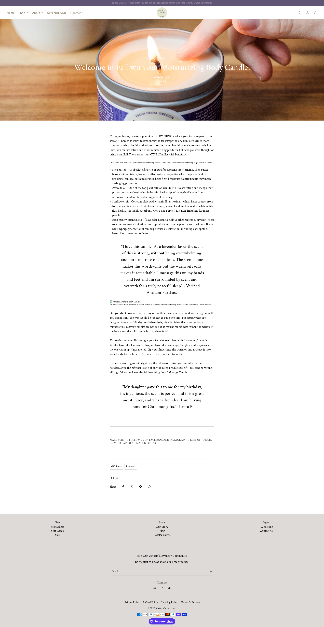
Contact (75, 12)
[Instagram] (154, 588)
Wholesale (266, 527)
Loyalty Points (162, 535)
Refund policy (150, 602)
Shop (22, 12)
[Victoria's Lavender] (162, 13)
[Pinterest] (169, 588)
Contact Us (266, 531)
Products (131, 466)
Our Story (162, 527)
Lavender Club (56, 12)
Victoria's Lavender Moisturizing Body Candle (144, 162)
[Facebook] (162, 588)
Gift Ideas (116, 466)
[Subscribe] (208, 571)
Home (10, 12)
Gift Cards (57, 531)
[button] (299, 12)
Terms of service (190, 602)
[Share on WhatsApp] (149, 487)
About (36, 12)
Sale (57, 535)
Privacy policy (132, 602)
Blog (162, 531)
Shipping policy (169, 602)
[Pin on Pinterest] (141, 487)
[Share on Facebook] (123, 487)
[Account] (307, 12)
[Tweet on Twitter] (132, 487)
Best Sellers (57, 527)
